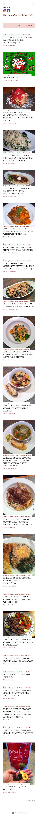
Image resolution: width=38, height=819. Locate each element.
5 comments (11, 45)
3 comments (12, 163)
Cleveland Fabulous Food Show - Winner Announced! (18, 248)
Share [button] (5, 45)
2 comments (12, 720)
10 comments (12, 271)
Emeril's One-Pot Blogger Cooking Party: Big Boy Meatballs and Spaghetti (17, 522)
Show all (29, 25)
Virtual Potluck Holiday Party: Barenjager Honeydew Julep (17, 40)
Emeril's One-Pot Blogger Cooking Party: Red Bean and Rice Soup (17, 693)
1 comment (11, 680)
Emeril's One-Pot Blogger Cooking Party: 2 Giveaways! (18, 659)
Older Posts (30, 800)
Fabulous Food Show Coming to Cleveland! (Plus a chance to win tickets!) (18, 266)
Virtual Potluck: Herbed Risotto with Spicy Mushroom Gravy (17, 191)
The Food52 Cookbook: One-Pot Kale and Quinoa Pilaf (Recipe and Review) (18, 158)
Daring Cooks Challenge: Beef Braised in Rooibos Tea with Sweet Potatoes (18, 231)
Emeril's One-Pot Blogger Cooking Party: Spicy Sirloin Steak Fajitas (18, 642)
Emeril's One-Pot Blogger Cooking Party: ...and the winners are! (17, 599)
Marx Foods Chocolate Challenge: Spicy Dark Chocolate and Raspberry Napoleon (18, 116)
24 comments (12, 196)
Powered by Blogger (21, 812)
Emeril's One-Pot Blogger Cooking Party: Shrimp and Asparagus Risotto (18, 354)
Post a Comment (13, 80)
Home (6, 15)
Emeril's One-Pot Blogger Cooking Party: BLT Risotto (18, 731)
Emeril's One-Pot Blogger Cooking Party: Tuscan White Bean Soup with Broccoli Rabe (17, 462)
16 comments (12, 663)
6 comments (12, 123)
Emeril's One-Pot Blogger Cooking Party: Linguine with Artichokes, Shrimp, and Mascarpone (17, 713)
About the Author (22, 15)
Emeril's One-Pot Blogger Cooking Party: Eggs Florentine (17, 580)
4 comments (12, 360)
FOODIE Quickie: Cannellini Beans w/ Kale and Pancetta (18, 305)
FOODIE (6, 7)
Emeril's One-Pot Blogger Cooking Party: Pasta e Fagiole (17, 408)
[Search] (33, 3)
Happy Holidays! (12, 77)
